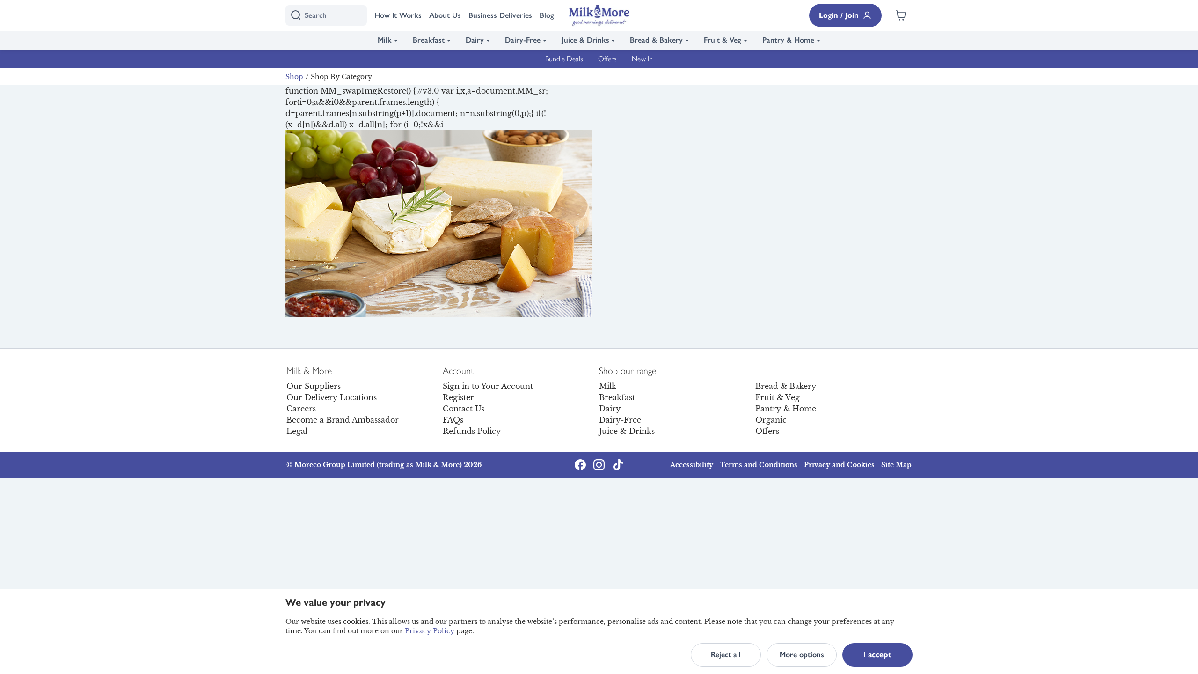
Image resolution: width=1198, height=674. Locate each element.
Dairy (475, 40)
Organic (771, 420)
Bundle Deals (564, 58)
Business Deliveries (500, 15)
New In (642, 58)
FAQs (453, 420)
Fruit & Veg (722, 40)
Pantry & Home (788, 40)
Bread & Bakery (656, 40)
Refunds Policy (472, 431)
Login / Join (839, 15)
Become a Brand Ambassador (342, 420)
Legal (296, 431)
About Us (445, 15)
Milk (385, 40)
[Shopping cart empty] (901, 15)
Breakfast (429, 40)
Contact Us (463, 408)
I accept (877, 654)
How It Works (398, 15)
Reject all (726, 654)
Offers (607, 58)
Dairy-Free (523, 40)
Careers (301, 408)
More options (802, 654)
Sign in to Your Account (488, 386)
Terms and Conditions (758, 465)
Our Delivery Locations (331, 397)
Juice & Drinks (585, 40)
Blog (547, 15)
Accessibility (691, 465)
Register (458, 397)
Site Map (896, 465)
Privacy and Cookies (839, 465)
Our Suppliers (313, 386)
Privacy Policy (429, 631)
